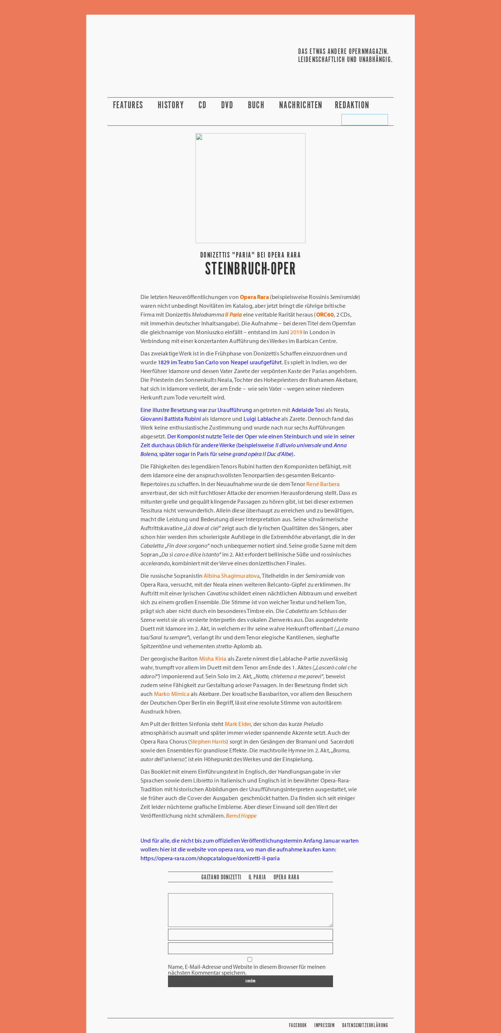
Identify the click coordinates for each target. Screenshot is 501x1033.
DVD (228, 105)
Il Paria (257, 877)
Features (129, 105)
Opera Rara (287, 877)
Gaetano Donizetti (221, 877)
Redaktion (353, 105)
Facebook (298, 1025)
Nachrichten (301, 105)
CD (203, 105)
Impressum (324, 1025)
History (172, 105)
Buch (257, 105)
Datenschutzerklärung (365, 1025)
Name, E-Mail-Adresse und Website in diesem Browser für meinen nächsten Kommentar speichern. (247, 969)
